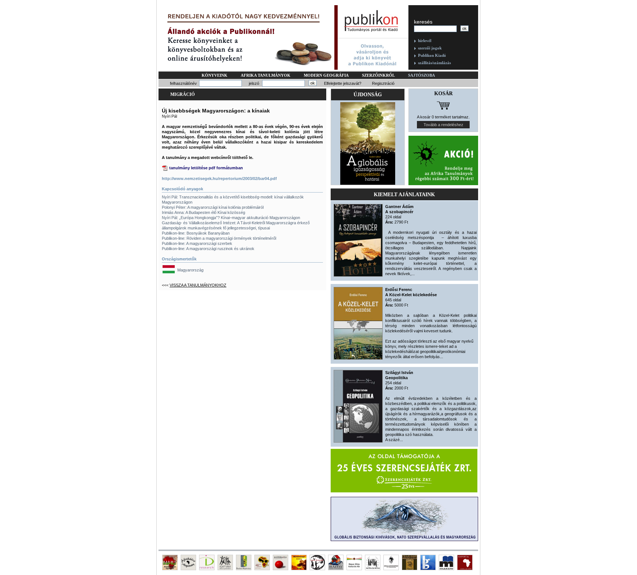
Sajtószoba (421, 75)
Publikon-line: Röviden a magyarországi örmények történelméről (219, 238)
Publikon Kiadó (432, 55)
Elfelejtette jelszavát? (342, 83)
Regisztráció (383, 83)
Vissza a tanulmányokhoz (198, 285)
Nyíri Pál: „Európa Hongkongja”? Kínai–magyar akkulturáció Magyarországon (231, 217)
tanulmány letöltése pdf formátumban (206, 168)
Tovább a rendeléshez (443, 124)
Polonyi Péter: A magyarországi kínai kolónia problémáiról (213, 207)
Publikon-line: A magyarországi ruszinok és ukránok (208, 248)
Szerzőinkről (378, 75)
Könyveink (214, 75)
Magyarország (190, 270)
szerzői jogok (430, 48)
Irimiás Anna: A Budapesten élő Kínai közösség (203, 212)
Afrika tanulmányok (265, 75)
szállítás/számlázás (434, 62)
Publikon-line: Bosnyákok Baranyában (196, 233)
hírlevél (424, 40)
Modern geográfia (326, 75)
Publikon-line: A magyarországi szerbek (197, 243)
